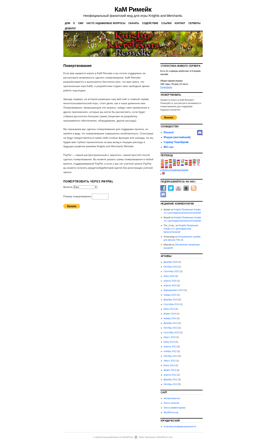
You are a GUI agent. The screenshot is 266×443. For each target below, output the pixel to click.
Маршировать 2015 (174, 290)
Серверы (194, 23)
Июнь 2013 (169, 342)
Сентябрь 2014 (171, 304)
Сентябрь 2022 (171, 271)
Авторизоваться (172, 398)
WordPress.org (171, 412)
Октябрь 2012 (171, 356)
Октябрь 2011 (171, 384)
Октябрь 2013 (171, 328)
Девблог (70, 28)
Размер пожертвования (77, 196)
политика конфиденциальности (180, 426)
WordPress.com (165, 437)
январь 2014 (170, 318)
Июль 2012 (169, 365)
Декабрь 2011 (171, 379)
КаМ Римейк (133, 9)
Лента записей (171, 403)
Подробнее (166, 87)
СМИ (80, 23)
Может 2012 (170, 370)
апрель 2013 (170, 346)
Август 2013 (170, 337)
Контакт (180, 23)
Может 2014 (170, 313)
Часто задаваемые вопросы (105, 23)
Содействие (150, 23)
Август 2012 (170, 360)
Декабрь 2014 (171, 299)
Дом (67, 23)
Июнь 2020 (169, 276)
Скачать (133, 23)
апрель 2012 (170, 375)
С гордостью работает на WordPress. (113, 437)
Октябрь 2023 (171, 266)
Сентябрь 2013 (171, 332)
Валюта (68, 187)
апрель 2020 (170, 281)
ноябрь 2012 (170, 351)
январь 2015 (170, 295)
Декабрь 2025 (171, 262)
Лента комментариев (174, 407)
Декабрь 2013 (171, 323)
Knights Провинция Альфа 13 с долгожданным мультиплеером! (181, 228)
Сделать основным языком (174, 170)
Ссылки (166, 23)
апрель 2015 (170, 285)
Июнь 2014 (169, 309)
